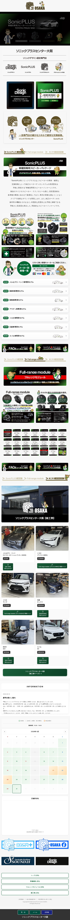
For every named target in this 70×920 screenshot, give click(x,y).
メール (35, 912)
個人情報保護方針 (31, 899)
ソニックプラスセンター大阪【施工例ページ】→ (35, 672)
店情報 (47, 912)
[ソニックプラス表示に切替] (49, 95)
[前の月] (4, 731)
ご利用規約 (21, 899)
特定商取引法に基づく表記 (45, 899)
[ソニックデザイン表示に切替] (20, 95)
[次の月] (65, 731)
